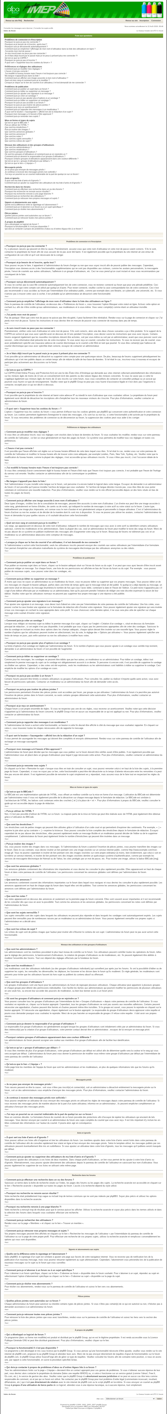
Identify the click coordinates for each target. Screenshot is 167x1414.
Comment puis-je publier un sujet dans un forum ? (27, 89)
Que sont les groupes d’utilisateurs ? (21, 152)
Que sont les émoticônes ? (16, 127)
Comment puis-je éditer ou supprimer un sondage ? (27, 100)
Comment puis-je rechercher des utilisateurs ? (25, 196)
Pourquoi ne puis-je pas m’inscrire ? (21, 60)
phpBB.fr (98, 1408)
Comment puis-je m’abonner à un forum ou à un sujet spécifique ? (34, 207)
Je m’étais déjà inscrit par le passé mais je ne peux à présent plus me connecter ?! (41, 56)
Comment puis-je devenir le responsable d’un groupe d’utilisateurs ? (35, 156)
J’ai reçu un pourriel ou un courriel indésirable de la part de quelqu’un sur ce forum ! (42, 174)
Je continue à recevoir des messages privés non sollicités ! (31, 172)
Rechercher (29, 21)
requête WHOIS (79, 1373)
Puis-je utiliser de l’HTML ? (17, 125)
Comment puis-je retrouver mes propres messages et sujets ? (32, 198)
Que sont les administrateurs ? (18, 147)
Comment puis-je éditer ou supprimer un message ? (28, 91)
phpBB (72, 1405)
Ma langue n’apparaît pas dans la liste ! (22, 76)
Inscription (144, 21)
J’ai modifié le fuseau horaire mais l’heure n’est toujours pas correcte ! (36, 73)
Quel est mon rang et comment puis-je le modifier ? (27, 80)
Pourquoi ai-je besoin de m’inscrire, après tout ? (26, 44)
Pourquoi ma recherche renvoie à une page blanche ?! (29, 194)
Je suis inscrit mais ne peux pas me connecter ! (25, 53)
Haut (6, 257)
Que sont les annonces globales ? (20, 132)
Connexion (156, 21)
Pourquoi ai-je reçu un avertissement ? (22, 107)
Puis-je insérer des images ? (17, 129)
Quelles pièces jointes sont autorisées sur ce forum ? (28, 215)
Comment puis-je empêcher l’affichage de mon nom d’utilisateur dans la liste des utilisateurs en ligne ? (50, 49)
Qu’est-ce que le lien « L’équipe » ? (20, 163)
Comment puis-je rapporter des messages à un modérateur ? (32, 109)
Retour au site (12, 21)
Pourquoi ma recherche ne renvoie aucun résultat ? (27, 191)
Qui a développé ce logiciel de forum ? (22, 224)
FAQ (20, 21)
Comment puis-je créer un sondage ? (21, 96)
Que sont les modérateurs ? (17, 149)
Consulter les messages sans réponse (18, 28)
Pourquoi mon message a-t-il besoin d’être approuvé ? (29, 114)
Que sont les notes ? (14, 136)
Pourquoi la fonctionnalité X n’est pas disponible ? (27, 226)
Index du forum (10, 31)
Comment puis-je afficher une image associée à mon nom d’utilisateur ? (36, 78)
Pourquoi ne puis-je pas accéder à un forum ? (25, 103)
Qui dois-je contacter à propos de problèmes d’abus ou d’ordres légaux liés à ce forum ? (44, 229)
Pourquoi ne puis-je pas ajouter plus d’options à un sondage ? (32, 98)
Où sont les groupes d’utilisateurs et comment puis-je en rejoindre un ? (36, 154)
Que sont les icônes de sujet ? (18, 141)
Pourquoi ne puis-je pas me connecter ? (22, 42)
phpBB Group (81, 1337)
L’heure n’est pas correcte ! (17, 71)
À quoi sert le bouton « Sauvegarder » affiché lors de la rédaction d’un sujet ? (39, 112)
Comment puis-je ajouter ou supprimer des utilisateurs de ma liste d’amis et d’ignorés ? (43, 183)
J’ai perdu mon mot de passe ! (18, 51)
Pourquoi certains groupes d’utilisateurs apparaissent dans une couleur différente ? (41, 159)
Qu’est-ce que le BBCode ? (17, 123)
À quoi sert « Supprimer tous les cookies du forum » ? (28, 62)
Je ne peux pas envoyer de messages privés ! (25, 170)
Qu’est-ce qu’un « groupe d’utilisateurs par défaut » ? (28, 161)
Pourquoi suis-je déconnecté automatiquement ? (26, 46)
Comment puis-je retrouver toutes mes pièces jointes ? (29, 218)
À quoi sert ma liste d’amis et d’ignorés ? (22, 180)
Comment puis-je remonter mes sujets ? (22, 116)
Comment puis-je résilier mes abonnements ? (25, 209)
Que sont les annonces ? (16, 134)
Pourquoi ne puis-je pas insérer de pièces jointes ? (27, 105)
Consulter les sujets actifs (43, 28)
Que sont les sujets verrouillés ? (19, 139)
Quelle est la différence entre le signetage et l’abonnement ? (31, 205)
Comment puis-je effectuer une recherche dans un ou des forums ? (34, 189)
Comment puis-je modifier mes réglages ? (23, 69)
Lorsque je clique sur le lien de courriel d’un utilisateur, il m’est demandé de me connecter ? (45, 82)
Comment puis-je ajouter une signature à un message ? (29, 93)
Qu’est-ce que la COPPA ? (16, 58)
